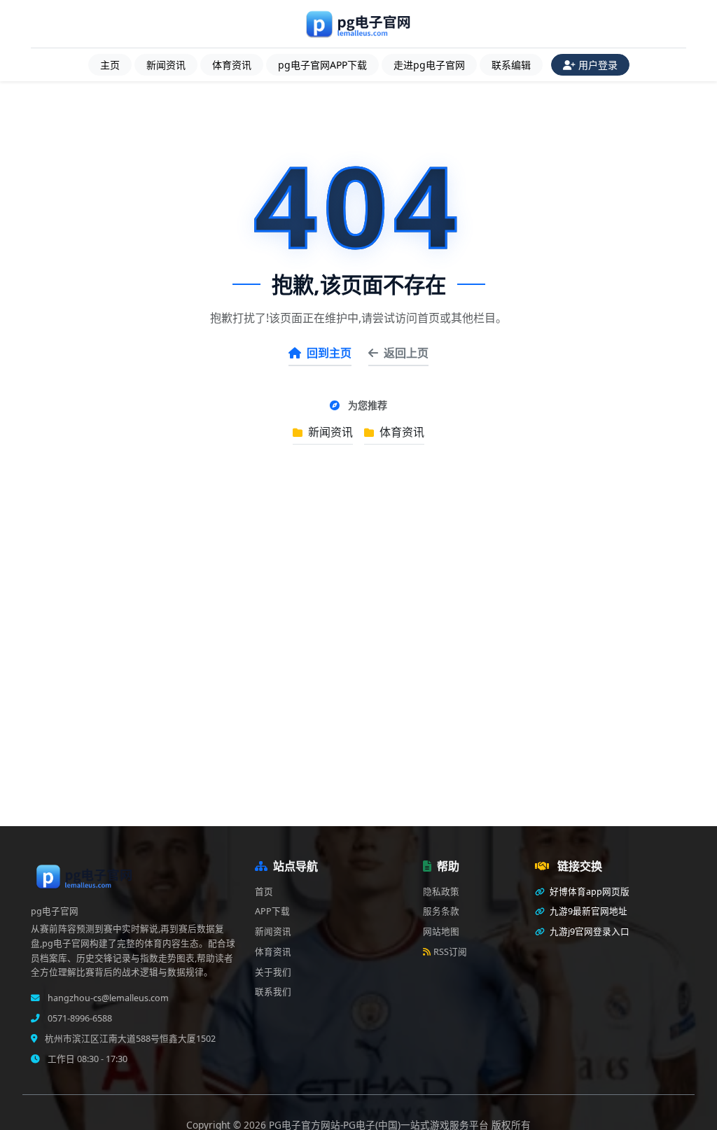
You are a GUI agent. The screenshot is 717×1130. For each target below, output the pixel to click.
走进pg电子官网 (429, 64)
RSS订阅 (450, 952)
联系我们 (273, 992)
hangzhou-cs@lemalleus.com (107, 998)
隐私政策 (441, 892)
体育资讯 (231, 64)
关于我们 (273, 972)
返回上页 (406, 353)
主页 (110, 64)
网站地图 (441, 931)
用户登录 (598, 64)
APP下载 (272, 911)
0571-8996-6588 (79, 1018)
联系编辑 (511, 64)
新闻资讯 (166, 64)
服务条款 (441, 911)
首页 (264, 892)
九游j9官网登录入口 (588, 931)
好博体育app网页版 (588, 892)
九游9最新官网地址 (587, 911)
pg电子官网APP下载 (322, 64)
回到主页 (329, 353)
